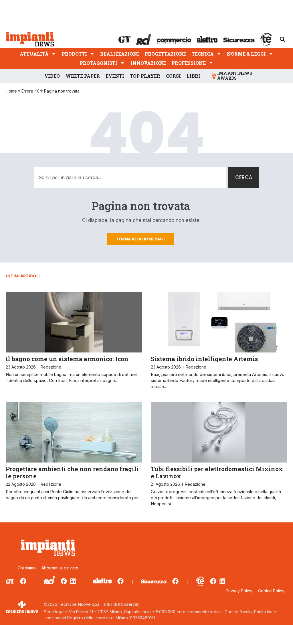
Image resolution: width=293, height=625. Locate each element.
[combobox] (130, 177)
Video (52, 76)
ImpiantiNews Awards (234, 75)
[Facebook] (23, 581)
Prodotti (74, 54)
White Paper (83, 76)
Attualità (34, 54)
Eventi (115, 76)
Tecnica (203, 54)
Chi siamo (27, 567)
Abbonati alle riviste (59, 567)
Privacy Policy (239, 590)
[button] (282, 39)
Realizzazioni (119, 54)
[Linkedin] (73, 581)
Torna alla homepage (141, 239)
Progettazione (165, 54)
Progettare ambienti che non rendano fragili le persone (72, 472)
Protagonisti (98, 63)
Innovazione (148, 63)
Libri (193, 76)
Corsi (173, 76)
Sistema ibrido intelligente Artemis (204, 359)
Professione (189, 63)
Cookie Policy (271, 590)
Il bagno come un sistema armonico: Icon (67, 359)
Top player (145, 76)
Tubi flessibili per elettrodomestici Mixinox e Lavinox (217, 472)
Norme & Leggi (246, 54)
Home (11, 91)
